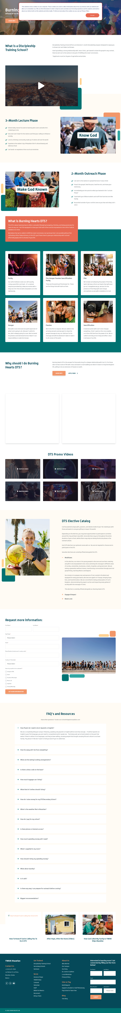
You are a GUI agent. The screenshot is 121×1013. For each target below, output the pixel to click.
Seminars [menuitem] (36, 969)
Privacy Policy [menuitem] (66, 977)
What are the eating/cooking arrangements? (35, 760)
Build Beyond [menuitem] (66, 985)
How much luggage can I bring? (31, 780)
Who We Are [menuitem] (65, 963)
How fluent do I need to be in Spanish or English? (37, 728)
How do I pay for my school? (30, 819)
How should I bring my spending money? (34, 859)
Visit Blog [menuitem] (65, 998)
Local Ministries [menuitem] (67, 974)
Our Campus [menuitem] (65, 966)
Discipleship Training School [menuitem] (42, 963)
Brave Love (68, 599)
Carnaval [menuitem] (36, 982)
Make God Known (68, 47)
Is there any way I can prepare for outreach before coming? (40, 888)
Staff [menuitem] (35, 988)
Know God (57, 47)
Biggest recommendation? (29, 898)
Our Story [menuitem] (64, 969)
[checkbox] (32, 679)
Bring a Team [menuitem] (37, 996)
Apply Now (25, 21)
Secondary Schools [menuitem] (39, 966)
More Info (12, 21)
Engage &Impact (70, 594)
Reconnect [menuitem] (37, 993)
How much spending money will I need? (34, 839)
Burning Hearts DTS (99, 589)
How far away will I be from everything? (34, 750)
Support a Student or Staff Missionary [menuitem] (73, 988)
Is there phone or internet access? (32, 829)
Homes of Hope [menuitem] (38, 977)
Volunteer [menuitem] (37, 985)
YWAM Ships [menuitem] (37, 980)
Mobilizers (68, 558)
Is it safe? (23, 879)
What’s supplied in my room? (30, 849)
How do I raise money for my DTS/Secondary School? (38, 799)
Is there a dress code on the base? (32, 770)
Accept (92, 15)
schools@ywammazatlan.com (71, 719)
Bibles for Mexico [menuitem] (39, 990)
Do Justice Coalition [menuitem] (68, 972)
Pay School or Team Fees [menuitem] (69, 990)
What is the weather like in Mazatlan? (33, 809)
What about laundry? (27, 869)
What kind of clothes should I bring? (33, 789)
